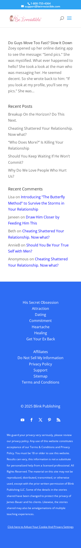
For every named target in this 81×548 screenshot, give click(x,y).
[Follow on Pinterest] (49, 419)
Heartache (41, 326)
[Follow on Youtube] (22, 419)
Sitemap (40, 376)
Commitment (40, 320)
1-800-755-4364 (41, 3)
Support (40, 370)
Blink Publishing (47, 406)
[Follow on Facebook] (31, 419)
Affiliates (40, 351)
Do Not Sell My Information (40, 357)
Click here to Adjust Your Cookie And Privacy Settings (41, 527)
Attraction (40, 308)
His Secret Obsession (40, 302)
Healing (40, 332)
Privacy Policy (40, 364)
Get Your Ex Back (40, 339)
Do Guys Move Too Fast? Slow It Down (40, 42)
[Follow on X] (40, 419)
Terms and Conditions (40, 382)
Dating (40, 314)
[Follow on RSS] (58, 419)
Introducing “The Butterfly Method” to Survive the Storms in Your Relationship (36, 202)
